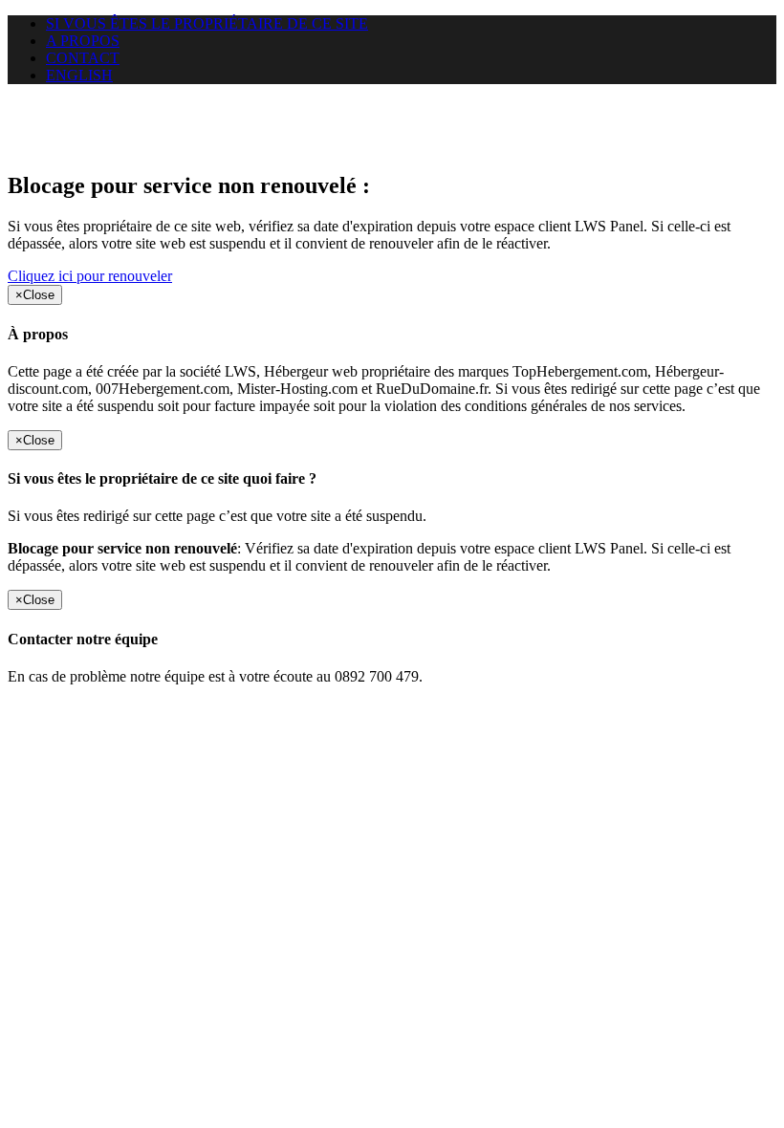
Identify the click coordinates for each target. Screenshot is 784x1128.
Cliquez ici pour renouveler (90, 276)
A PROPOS (83, 41)
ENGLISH (79, 75)
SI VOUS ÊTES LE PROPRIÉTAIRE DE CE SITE (207, 23)
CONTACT (83, 58)
